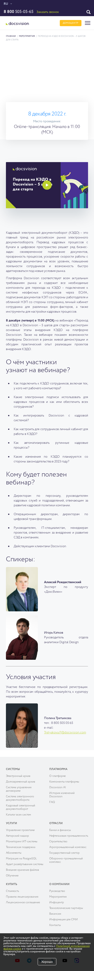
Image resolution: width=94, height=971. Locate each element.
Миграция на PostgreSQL (21, 858)
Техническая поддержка (20, 847)
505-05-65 (18, 12)
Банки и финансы (60, 830)
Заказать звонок (48, 12)
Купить (11, 884)
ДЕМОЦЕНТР (70, 23)
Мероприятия (27, 36)
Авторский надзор (17, 836)
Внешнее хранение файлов (22, 870)
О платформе (57, 776)
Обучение (12, 875)
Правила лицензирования (22, 897)
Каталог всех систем (18, 814)
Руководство (57, 891)
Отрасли (56, 823)
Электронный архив (18, 776)
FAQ (52, 802)
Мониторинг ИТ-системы (21, 841)
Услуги (11, 823)
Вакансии (55, 914)
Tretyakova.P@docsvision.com (65, 732)
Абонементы (13, 853)
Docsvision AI (57, 787)
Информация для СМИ (63, 919)
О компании (59, 884)
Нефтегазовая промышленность (68, 836)
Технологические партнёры (66, 908)
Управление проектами (20, 830)
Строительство (58, 841)
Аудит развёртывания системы (24, 864)
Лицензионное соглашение (23, 902)
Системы (13, 769)
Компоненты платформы (64, 781)
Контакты (55, 925)
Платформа (58, 769)
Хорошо (47, 961)
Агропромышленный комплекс (67, 847)
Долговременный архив (20, 781)
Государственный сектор (64, 853)
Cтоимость (12, 891)
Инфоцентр (56, 902)
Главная (11, 36)
